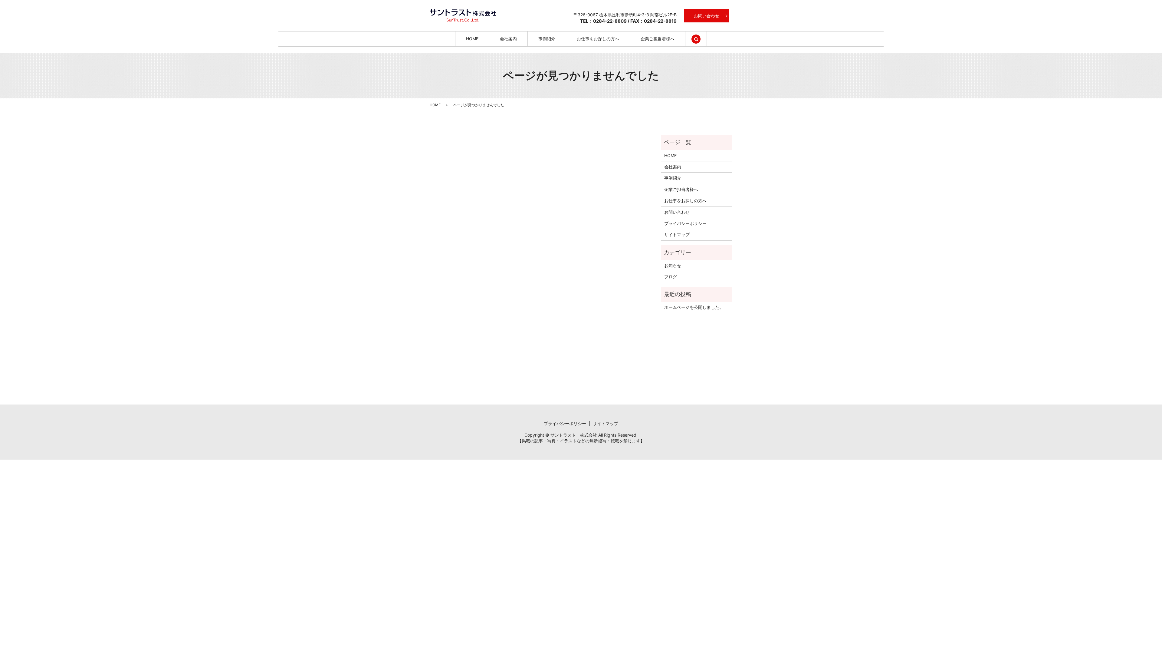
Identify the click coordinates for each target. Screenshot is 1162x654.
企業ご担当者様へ (658, 38)
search (701, 38)
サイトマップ (677, 234)
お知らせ (672, 265)
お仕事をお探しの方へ (598, 38)
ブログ (670, 276)
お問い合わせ (706, 15)
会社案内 (508, 38)
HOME (472, 38)
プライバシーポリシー (685, 223)
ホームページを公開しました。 (694, 307)
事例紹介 (546, 38)
